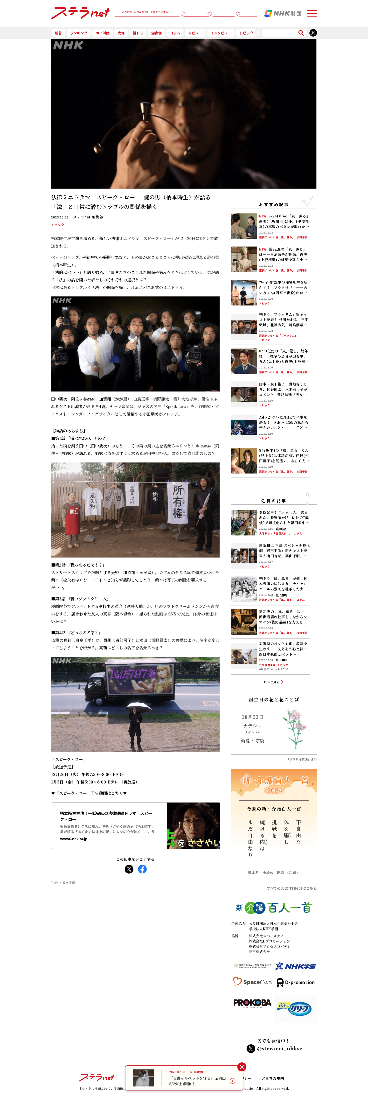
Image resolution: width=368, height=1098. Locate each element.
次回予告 (302, 237)
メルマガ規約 (273, 1078)
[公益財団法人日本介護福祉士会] (252, 968)
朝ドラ (138, 32)
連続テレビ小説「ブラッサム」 (278, 335)
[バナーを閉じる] (241, 1067)
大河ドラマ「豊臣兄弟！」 (275, 533)
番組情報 (68, 882)
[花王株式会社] (295, 1011)
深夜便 (156, 32)
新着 (58, 32)
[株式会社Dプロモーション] (295, 985)
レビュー (195, 32)
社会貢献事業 (267, 665)
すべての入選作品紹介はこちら (292, 888)
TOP (54, 882)
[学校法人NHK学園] (295, 968)
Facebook (142, 868)
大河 (121, 32)
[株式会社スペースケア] (252, 985)
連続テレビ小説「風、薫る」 (277, 237)
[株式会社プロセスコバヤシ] (252, 1011)
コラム (175, 32)
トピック (246, 32)
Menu (312, 11)
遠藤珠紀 (281, 528)
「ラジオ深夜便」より (301, 759)
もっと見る (272, 682)
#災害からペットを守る (274, 669)
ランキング (78, 32)
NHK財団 (102, 32)
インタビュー (220, 32)
